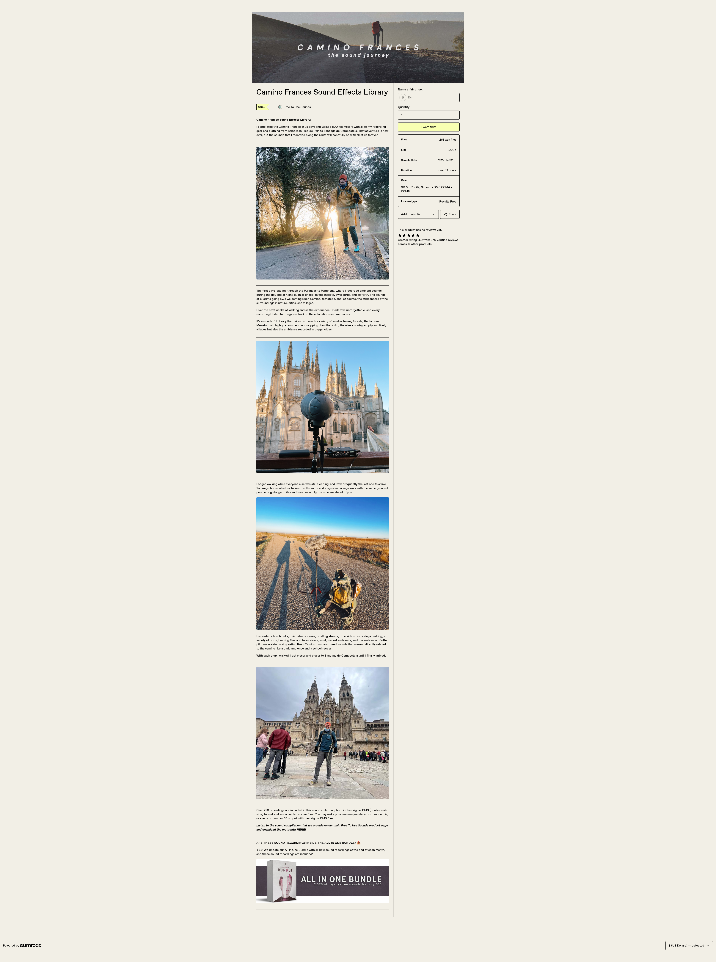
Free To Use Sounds (297, 107)
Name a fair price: (410, 89)
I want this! (428, 127)
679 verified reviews (445, 240)
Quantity (403, 107)
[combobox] (418, 214)
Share (452, 214)
